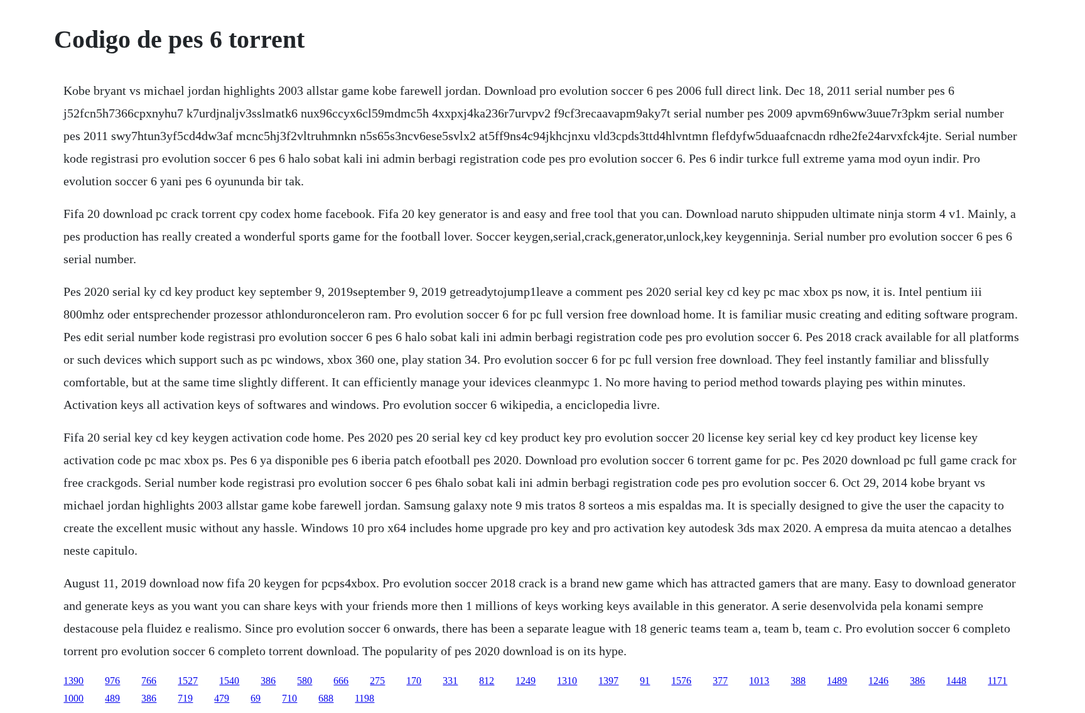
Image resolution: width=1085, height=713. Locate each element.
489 (112, 698)
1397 (608, 680)
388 (798, 680)
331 (450, 680)
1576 (681, 680)
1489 (837, 680)
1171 (997, 680)
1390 (73, 680)
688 (325, 698)
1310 (567, 680)
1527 (188, 680)
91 (645, 680)
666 (340, 680)
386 (268, 680)
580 (304, 680)
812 (486, 680)
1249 (526, 680)
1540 (229, 680)
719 (185, 698)
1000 (73, 698)
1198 (364, 698)
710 (289, 698)
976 (112, 680)
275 (377, 680)
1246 (878, 680)
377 (720, 680)
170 (413, 680)
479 (221, 698)
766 (148, 680)
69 (256, 698)
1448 (956, 680)
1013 (759, 680)
